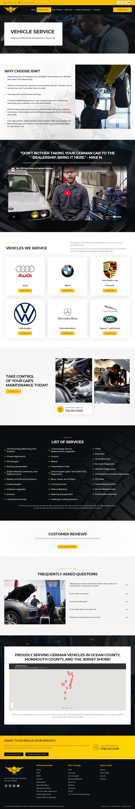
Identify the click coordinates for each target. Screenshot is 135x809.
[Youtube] (129, 2)
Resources (86, 10)
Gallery (78, 10)
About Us (68, 10)
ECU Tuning (56, 10)
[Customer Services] (60, 409)
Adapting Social (59, 806)
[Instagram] (121, 2)
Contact (97, 10)
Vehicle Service (43, 10)
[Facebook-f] (118, 2)
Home (33, 10)
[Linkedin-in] (125, 2)
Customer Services (74, 408)
